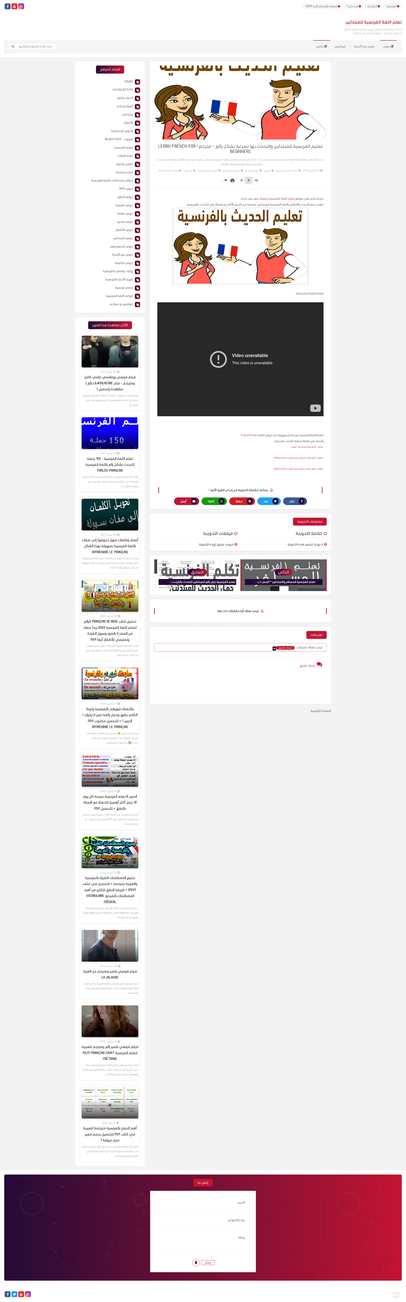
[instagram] (21, 6)
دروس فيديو (252, 170)
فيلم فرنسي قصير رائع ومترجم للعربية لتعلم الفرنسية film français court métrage (110, 1053)
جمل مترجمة (124, 172)
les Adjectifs (123, 89)
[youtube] (14, 6)
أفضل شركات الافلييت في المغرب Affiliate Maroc (295, 458)
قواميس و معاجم (121, 304)
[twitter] (14, 1294)
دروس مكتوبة (124, 262)
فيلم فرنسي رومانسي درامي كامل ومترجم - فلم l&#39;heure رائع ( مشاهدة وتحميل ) (110, 383)
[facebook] (8, 6)
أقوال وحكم (125, 106)
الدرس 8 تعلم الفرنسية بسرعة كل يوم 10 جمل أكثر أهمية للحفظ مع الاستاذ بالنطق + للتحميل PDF (110, 802)
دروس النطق (125, 197)
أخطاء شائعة (125, 98)
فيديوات (187, 170)
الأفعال (128, 122)
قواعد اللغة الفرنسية (119, 295)
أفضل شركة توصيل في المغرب (303, 447)
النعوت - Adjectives (119, 139)
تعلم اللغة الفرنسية (287, 170)
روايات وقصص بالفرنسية (118, 271)
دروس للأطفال (124, 229)
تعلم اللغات (125, 155)
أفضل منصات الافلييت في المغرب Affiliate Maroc (295, 469)
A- (241, 180)
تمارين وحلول (124, 164)
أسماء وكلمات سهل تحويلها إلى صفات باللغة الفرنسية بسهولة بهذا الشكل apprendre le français (110, 546)
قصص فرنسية (124, 287)
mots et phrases (168, 170)
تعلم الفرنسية (123, 147)
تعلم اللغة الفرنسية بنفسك (277, 198)
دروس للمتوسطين (208, 170)
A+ (256, 180)
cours (128, 81)
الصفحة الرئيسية (321, 710)
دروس (387, 46)
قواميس (340, 46)
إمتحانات (127, 114)
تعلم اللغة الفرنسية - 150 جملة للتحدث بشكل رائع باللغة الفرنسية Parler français (110, 464)
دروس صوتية (125, 213)
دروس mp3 (126, 188)
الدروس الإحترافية (122, 131)
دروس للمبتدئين (231, 170)
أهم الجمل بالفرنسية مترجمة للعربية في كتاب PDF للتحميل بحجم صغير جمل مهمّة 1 (110, 1134)
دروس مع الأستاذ (365, 46)
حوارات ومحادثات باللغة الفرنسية (112, 180)
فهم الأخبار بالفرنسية (119, 279)
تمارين (320, 46)
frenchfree (249, 435)
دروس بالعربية (124, 205)
